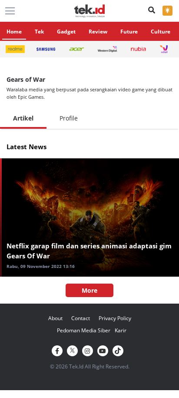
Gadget (66, 31)
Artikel (23, 118)
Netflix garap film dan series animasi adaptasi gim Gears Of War (89, 250)
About (55, 318)
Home (14, 31)
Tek (39, 31)
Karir (120, 330)
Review (98, 31)
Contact (80, 318)
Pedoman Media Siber (83, 330)
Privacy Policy (115, 318)
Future (129, 31)
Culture (160, 31)
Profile (69, 118)
